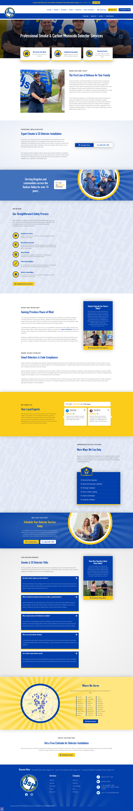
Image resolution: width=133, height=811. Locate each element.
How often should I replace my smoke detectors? (35, 578)
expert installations (66, 329)
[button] (2, 809)
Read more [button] (92, 423)
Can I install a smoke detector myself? (32, 653)
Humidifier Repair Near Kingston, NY (43, 770)
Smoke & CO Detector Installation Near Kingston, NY (98, 770)
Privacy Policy (50, 806)
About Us (93, 16)
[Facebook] (26, 794)
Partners (75, 792)
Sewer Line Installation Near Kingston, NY (68, 770)
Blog (74, 789)
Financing (85, 16)
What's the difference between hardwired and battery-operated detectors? (42, 597)
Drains (71, 9)
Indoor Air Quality (89, 9)
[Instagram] (31, 794)
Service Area (76, 786)
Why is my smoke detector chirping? (32, 635)
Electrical (78, 9)
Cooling (49, 9)
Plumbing (63, 9)
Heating (56, 9)
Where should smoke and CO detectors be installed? (36, 616)
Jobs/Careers (110, 16)
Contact (101, 16)
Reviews (75, 783)
